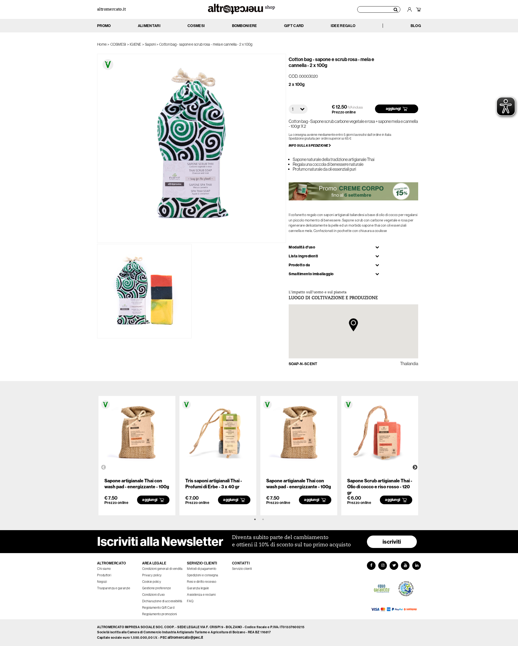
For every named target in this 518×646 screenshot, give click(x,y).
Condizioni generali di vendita (162, 569)
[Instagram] (382, 565)
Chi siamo (104, 569)
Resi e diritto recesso (201, 582)
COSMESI (118, 44)
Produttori (104, 575)
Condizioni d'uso (153, 595)
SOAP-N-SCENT (303, 364)
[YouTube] (405, 565)
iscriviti (392, 542)
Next (415, 467)
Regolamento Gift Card (158, 608)
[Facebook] (371, 565)
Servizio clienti (242, 569)
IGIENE (135, 44)
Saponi (150, 44)
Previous (103, 467)
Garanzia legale (198, 588)
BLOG (416, 25)
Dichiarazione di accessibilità (162, 601)
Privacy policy (152, 575)
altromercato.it (111, 10)
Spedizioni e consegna (202, 575)
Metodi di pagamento (201, 569)
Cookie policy (151, 582)
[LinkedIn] (416, 565)
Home (102, 44)
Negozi (102, 582)
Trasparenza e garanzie (113, 588)
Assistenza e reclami (201, 595)
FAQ (190, 601)
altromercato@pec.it (185, 637)
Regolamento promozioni (159, 614)
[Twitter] (394, 565)
